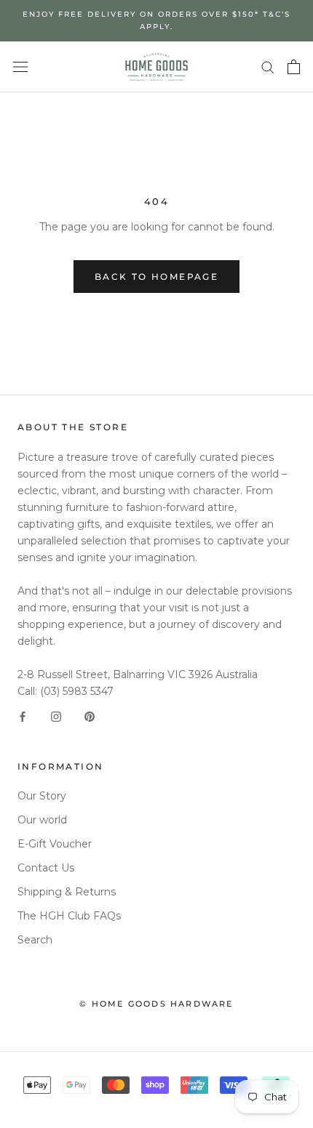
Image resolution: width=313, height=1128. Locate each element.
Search (34, 939)
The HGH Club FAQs (69, 915)
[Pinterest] (89, 716)
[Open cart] (294, 67)
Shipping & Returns (66, 891)
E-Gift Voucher (54, 843)
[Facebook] (22, 716)
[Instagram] (56, 716)
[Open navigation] (20, 66)
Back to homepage (156, 276)
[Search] (267, 66)
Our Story (41, 795)
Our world (42, 819)
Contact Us (45, 867)
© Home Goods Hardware (156, 1004)
